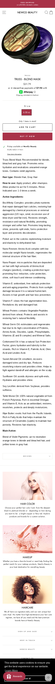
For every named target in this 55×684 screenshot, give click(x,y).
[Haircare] (27, 590)
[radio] (27, 112)
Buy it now (27, 136)
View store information (14, 154)
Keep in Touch (27, 640)
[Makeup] (27, 539)
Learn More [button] (11, 670)
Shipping (19, 95)
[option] (27, 4)
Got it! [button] (27, 678)
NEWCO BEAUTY (27, 649)
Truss (27, 75)
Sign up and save (27, 631)
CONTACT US (27, 658)
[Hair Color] (27, 486)
